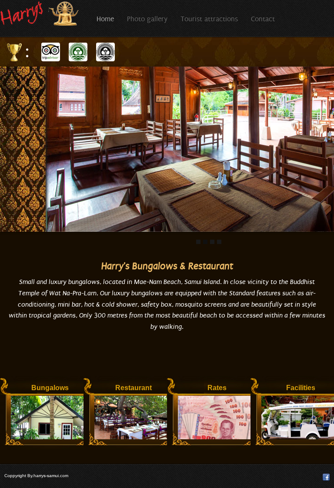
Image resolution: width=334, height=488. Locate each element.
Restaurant (133, 387)
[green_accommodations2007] (78, 51)
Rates (217, 387)
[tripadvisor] (50, 51)
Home (105, 19)
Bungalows (50, 387)
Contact (263, 19)
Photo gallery (147, 19)
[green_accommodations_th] (105, 51)
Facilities (300, 387)
